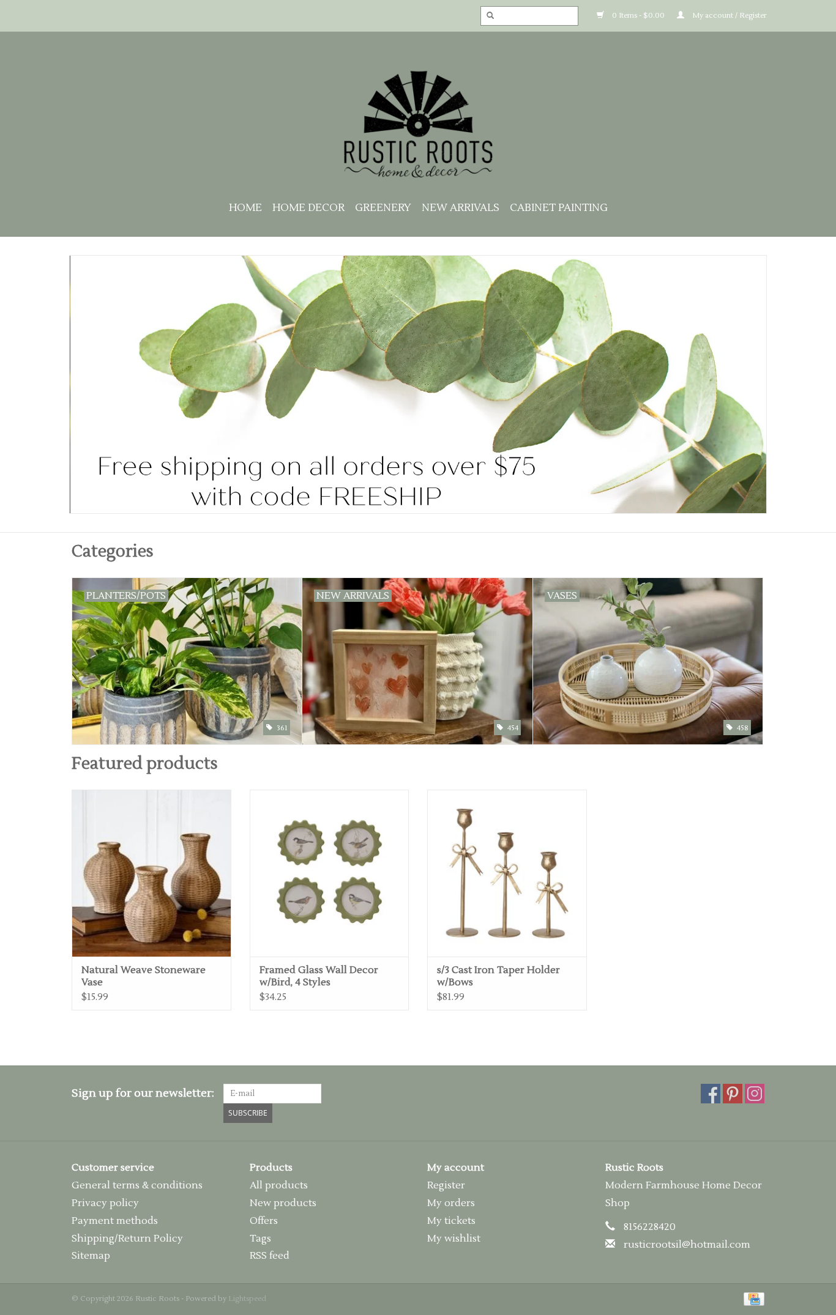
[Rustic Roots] (418, 124)
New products (283, 1203)
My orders (451, 1203)
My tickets (451, 1221)
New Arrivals (460, 208)
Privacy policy (105, 1203)
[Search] (486, 16)
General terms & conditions (137, 1185)
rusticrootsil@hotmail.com (687, 1245)
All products (279, 1185)
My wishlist (453, 1238)
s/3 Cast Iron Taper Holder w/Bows (498, 976)
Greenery (383, 208)
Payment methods (115, 1221)
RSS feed (269, 1256)
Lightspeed (247, 1298)
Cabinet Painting (559, 208)
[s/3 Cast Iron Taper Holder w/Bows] (507, 873)
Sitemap (91, 1256)
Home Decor (308, 208)
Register (446, 1185)
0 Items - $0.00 (637, 15)
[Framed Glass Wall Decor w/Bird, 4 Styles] (329, 873)
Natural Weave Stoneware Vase (143, 976)
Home (245, 208)
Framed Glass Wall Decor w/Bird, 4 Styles (318, 976)
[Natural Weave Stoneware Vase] (151, 873)
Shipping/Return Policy (127, 1238)
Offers (264, 1221)
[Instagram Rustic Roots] (754, 1093)
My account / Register (728, 15)
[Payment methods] (751, 1298)
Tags (260, 1238)
